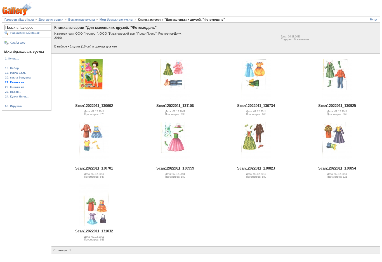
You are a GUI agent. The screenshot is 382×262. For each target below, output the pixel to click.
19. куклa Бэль (15, 72)
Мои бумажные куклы (116, 19)
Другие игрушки (51, 19)
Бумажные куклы (81, 19)
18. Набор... (13, 68)
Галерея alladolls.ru (19, 19)
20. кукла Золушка (18, 77)
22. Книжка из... (16, 87)
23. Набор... (13, 91)
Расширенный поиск (24, 32)
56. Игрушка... (14, 106)
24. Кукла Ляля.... (17, 96)
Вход (373, 19)
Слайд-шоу (17, 42)
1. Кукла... (12, 58)
